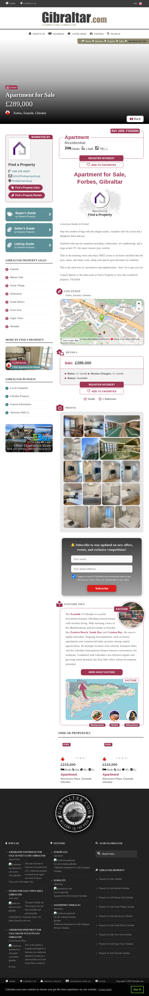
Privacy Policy (52, 981)
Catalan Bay (115, 632)
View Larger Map (71, 340)
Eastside (75, 614)
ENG (135, 4)
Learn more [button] (105, 989)
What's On (39, 34)
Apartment (69, 774)
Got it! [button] (137, 989)
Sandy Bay (95, 632)
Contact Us (30, 4)
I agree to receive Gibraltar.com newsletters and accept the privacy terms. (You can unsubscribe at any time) (104, 578)
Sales (121, 41)
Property (111, 41)
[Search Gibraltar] (99, 853)
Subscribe (101, 588)
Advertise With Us (80, 981)
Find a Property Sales (27, 187)
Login (102, 981)
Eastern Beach (79, 632)
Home (13, 4)
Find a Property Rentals (28, 195)
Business (99, 41)
